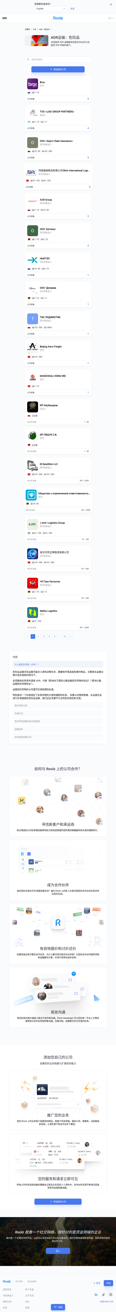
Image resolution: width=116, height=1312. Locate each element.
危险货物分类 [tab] (20, 705)
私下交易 (29, 1289)
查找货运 (7, 1289)
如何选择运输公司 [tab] (22, 737)
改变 (72, 8)
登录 (98, 1283)
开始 (108, 1283)
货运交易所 (32, 1282)
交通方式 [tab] (18, 713)
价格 (5, 1307)
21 (65, 636)
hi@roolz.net (106, 1301)
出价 (27, 1301)
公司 (34, 29)
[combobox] (50, 8)
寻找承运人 (8, 1295)
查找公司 (7, 1301)
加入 (58, 1251)
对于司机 (19, 1282)
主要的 (27, 29)
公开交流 (29, 1295)
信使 (27, 1307)
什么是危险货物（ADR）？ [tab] (27, 664)
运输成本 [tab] (18, 729)
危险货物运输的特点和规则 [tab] (27, 721)
